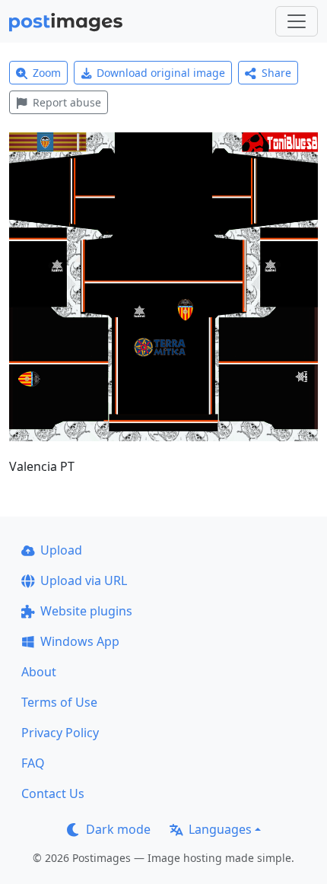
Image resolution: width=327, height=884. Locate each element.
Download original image (161, 72)
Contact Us (52, 793)
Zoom (47, 72)
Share (276, 72)
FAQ (33, 763)
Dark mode (118, 829)
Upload (61, 550)
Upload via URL (83, 580)
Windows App (79, 641)
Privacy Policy (60, 732)
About (38, 671)
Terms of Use (59, 702)
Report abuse (67, 102)
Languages (220, 829)
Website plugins (86, 611)
